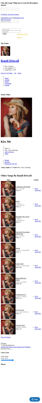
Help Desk (8, 347)
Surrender (19, 201)
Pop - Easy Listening (22, 312)
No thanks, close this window (10, 14)
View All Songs (6, 337)
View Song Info (38, 189)
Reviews (7, 162)
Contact (18, 347)
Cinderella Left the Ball (23, 187)
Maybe (18, 248)
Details (7, 160)
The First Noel (20, 325)
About (3, 347)
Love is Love (20, 310)
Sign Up (19, 37)
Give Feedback (26, 347)
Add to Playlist (9, 152)
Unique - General (21, 282)
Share (19, 73)
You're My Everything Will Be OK (22, 233)
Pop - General (20, 188)
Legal (14, 347)
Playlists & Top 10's (11, 164)
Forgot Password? (22, 34)
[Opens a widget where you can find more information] (34, 399)
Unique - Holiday (21, 296)
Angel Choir (19, 264)
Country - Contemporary (20, 204)
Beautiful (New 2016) (22, 217)
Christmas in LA (21, 294)
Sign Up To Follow (7, 73)
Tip (15, 73)
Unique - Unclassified (22, 250)
